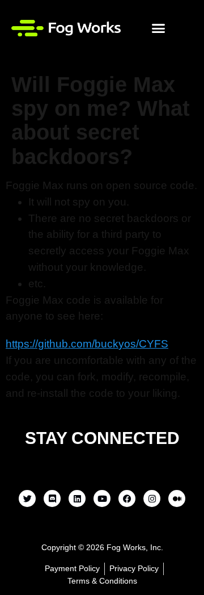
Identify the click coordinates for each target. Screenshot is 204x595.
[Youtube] (102, 498)
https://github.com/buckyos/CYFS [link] (87, 344)
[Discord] (52, 498)
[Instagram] (151, 498)
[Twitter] (27, 498)
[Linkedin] (77, 498)
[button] (158, 28)
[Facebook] (126, 498)
